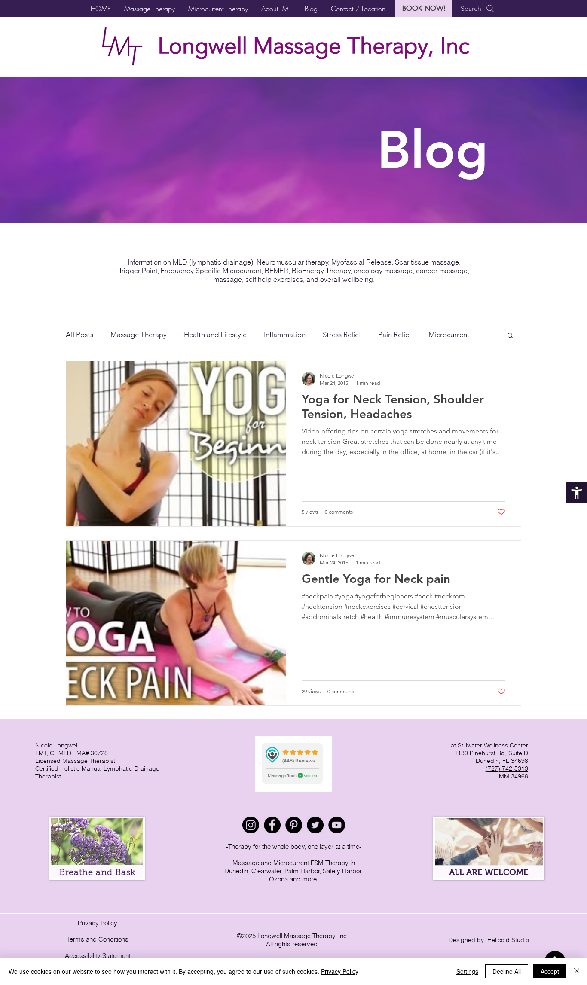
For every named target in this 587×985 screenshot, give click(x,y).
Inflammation (285, 334)
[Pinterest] (293, 825)
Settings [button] (467, 971)
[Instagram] (250, 825)
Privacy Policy (97, 923)
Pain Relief (394, 334)
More (437, 334)
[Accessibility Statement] (576, 492)
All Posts (79, 334)
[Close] (577, 971)
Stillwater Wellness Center (492, 745)
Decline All (506, 971)
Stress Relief (342, 334)
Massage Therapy (138, 334)
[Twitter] (315, 825)
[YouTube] (336, 825)
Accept (550, 971)
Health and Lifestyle (215, 334)
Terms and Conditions (97, 939)
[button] (149, 8)
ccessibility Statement (100, 955)
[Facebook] (272, 825)
